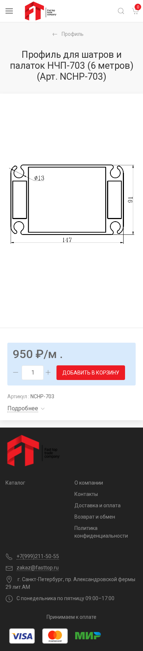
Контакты (86, 494)
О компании (88, 483)
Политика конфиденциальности (101, 532)
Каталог (15, 483)
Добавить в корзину (90, 373)
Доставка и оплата (97, 505)
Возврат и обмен (94, 517)
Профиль (73, 34)
